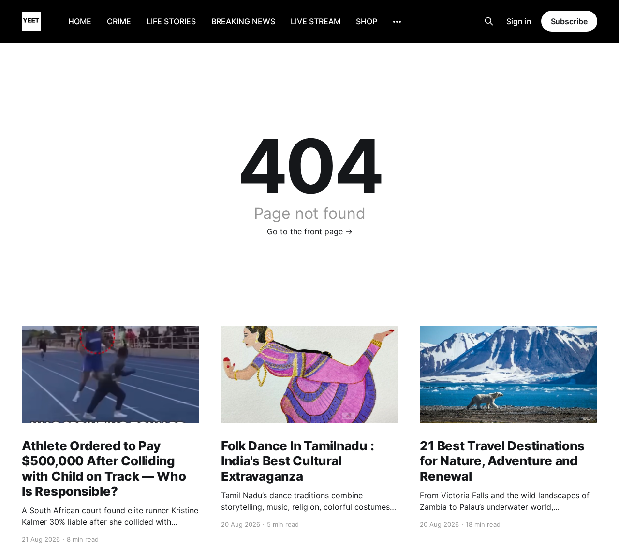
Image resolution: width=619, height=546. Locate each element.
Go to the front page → (310, 231)
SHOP (366, 21)
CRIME (119, 21)
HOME (79, 21)
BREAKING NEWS (243, 21)
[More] (397, 21)
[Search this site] (489, 21)
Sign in (518, 21)
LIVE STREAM (315, 21)
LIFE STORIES (171, 21)
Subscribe (569, 21)
